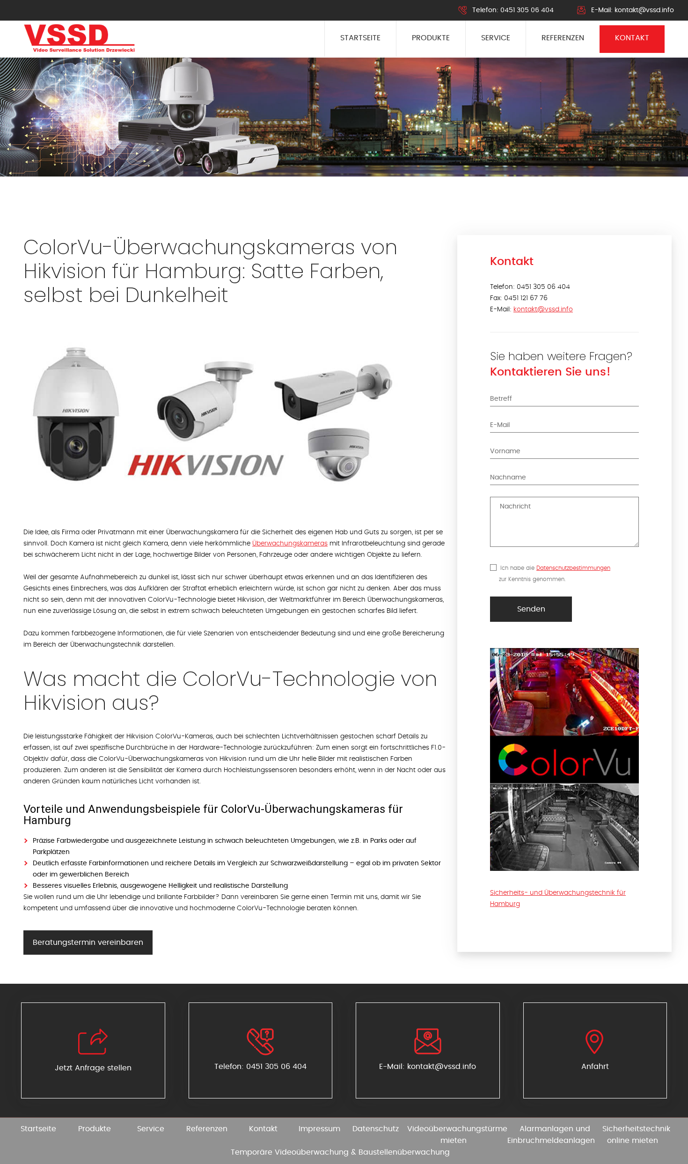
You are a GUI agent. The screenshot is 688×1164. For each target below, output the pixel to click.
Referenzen (563, 38)
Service (495, 38)
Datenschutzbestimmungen (573, 568)
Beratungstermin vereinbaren (88, 942)
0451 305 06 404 (527, 10)
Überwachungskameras (290, 543)
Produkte (431, 38)
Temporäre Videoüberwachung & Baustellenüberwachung (340, 1152)
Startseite (360, 38)
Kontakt (632, 38)
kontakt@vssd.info (644, 10)
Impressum (319, 1129)
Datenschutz (375, 1129)
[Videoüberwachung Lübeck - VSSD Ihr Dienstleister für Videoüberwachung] (79, 38)
